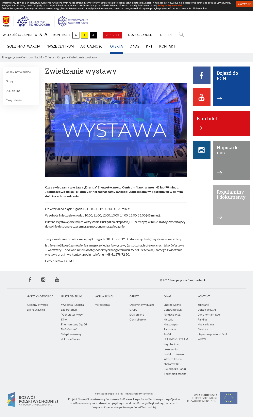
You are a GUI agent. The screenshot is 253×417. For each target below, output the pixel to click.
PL (160, 35)
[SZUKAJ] (181, 35)
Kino (64, 319)
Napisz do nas (206, 324)
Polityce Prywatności (170, 5)
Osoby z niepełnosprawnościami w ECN (212, 334)
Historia (168, 319)
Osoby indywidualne (18, 71)
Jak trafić (203, 304)
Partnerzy (170, 329)
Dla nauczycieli (36, 309)
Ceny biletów (14, 100)
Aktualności (92, 46)
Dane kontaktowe (209, 314)
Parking (202, 319)
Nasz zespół (171, 324)
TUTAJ (69, 261)
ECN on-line (13, 90)
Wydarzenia (102, 304)
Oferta (116, 46)
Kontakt (167, 46)
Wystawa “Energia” (73, 304)
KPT (149, 46)
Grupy (9, 81)
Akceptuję (244, 4)
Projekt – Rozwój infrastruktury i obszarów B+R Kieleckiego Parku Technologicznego (175, 363)
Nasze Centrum (60, 46)
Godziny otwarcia (23, 46)
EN (170, 35)
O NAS (134, 46)
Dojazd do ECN (207, 309)
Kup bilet (113, 35)
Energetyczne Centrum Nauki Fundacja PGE (173, 309)
